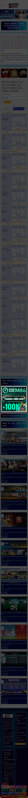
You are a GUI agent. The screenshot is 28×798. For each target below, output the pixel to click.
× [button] (24, 388)
